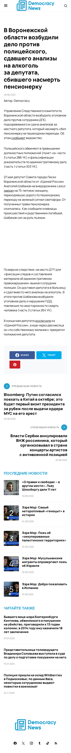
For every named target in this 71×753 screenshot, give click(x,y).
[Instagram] (31, 743)
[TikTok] (48, 743)
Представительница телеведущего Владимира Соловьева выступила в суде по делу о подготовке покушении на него (35, 653)
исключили (43, 321)
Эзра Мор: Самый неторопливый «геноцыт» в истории (43, 511)
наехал (9, 190)
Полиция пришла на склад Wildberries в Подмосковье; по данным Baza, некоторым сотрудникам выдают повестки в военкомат (33, 680)
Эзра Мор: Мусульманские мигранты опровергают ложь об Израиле (44, 562)
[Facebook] (15, 743)
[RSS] (56, 743)
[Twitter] (23, 743)
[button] (6, 5)
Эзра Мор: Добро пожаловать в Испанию (44, 586)
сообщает (18, 138)
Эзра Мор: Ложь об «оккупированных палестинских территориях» (44, 536)
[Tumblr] (40, 743)
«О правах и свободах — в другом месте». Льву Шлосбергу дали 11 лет (41, 486)
